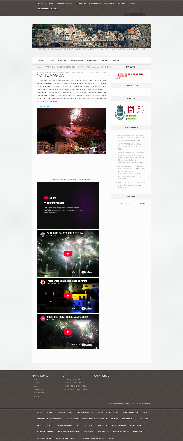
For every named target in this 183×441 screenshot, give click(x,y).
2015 (45, 432)
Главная (40, 67)
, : (131, 137)
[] (43, 106)
